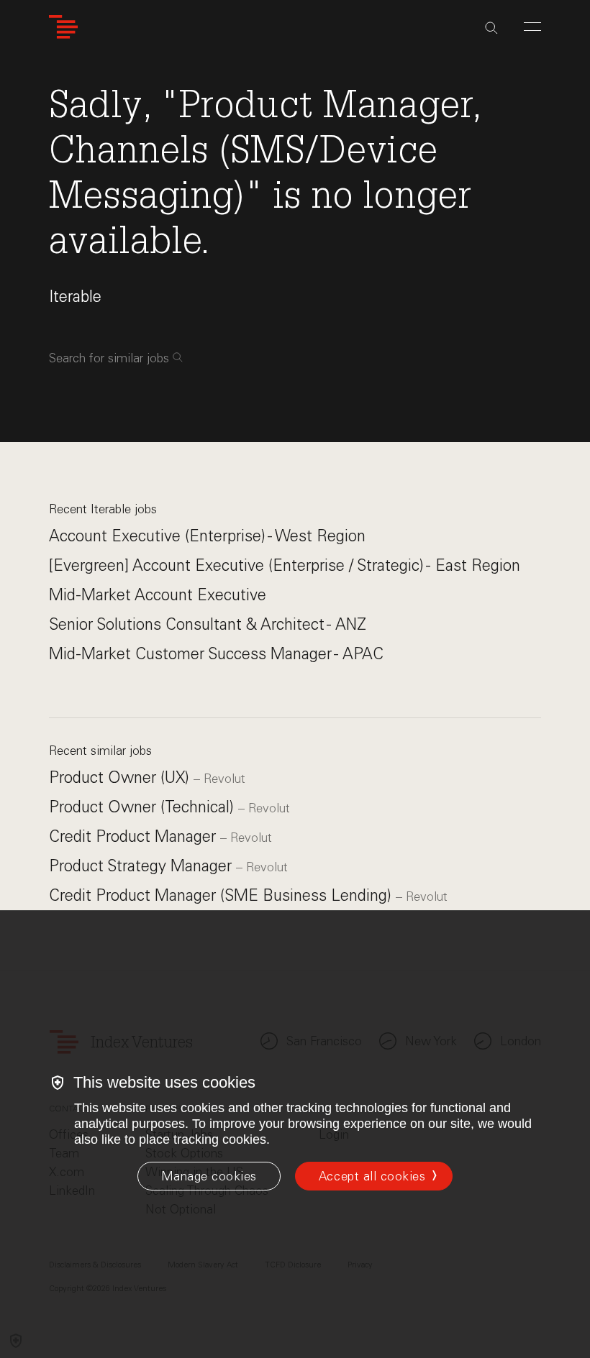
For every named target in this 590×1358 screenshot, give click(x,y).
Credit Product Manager (134, 836)
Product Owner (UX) (121, 777)
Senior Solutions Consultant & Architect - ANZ (207, 624)
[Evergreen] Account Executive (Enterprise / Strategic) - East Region (284, 565)
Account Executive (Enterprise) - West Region (207, 536)
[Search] (491, 28)
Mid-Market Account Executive (157, 595)
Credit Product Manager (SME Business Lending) (222, 895)
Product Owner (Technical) (143, 807)
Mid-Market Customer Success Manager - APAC (216, 654)
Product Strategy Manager (142, 866)
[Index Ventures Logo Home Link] (63, 27)
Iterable (75, 296)
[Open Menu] (532, 26)
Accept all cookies (372, 1176)
